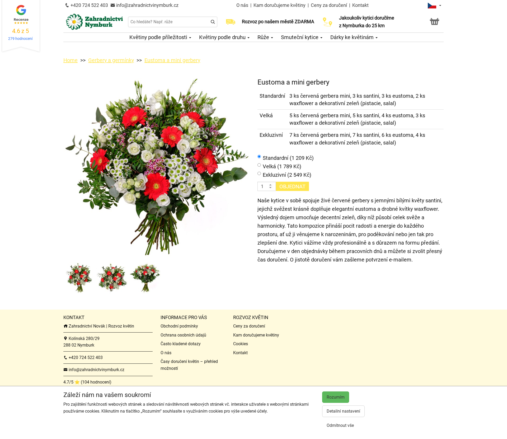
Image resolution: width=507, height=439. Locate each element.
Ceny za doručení (329, 5)
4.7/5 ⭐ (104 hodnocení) (87, 382)
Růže (263, 37)
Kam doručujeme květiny (279, 5)
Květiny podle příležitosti (159, 37)
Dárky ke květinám (352, 37)
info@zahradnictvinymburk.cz (147, 5)
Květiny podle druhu (223, 37)
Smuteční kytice (300, 37)
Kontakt (360, 5)
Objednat (292, 186)
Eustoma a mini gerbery (172, 60)
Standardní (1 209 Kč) (288, 158)
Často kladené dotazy (181, 343)
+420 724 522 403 (88, 5)
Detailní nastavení (343, 411)
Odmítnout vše (340, 425)
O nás (242, 5)
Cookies (240, 343)
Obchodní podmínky (179, 326)
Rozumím (336, 397)
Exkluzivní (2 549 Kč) (287, 175)
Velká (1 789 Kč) (282, 166)
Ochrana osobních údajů (183, 335)
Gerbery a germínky (111, 60)
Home (70, 60)
